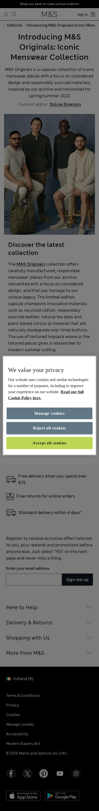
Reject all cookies (49, 428)
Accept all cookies (49, 443)
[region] (50, 405)
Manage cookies (49, 413)
